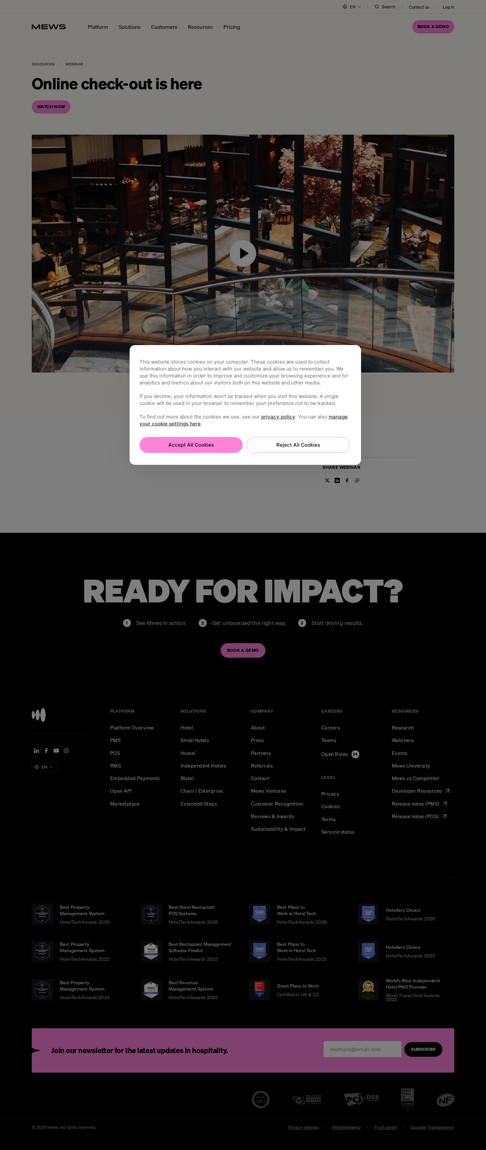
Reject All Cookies (298, 445)
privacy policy (278, 417)
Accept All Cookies (191, 445)
